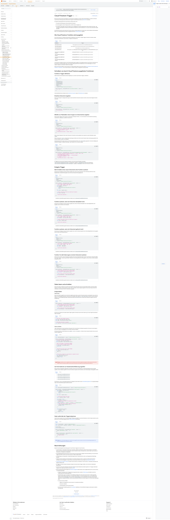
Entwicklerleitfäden (15, 503)
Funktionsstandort (78, 31)
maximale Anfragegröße (74, 469)
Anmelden (163, 263)
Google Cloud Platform (38, 514)
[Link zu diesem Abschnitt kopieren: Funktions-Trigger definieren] (71, 73)
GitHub (14, 509)
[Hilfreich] (96, 13)
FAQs (107, 510)
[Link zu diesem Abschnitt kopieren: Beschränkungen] (66, 445)
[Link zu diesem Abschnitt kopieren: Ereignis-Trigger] (66, 167)
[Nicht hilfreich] (97, 13)
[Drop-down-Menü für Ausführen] (18, 1)
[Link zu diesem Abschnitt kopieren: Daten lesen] (60, 293)
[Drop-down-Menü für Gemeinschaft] (40, 1)
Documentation (4, 3)
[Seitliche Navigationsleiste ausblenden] (11, 518)
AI (12, 5)
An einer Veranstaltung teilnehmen (64, 509)
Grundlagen (7, 5)
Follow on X (61, 506)
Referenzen (28, 5)
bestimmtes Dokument (71, 93)
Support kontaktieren (109, 503)
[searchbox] (6, 8)
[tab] (56, 41)
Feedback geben (94, 15)
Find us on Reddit (62, 505)
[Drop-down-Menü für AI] (14, 6)
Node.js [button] (56, 40)
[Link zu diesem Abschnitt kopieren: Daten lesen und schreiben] (72, 284)
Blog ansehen (61, 503)
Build (16, 5)
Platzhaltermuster (81, 93)
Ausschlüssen (73, 487)
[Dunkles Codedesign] (96, 79)
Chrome (28, 514)
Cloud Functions (12, 3)
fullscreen (168, 3)
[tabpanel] (76, 51)
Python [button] (60, 40)
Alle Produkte (45, 514)
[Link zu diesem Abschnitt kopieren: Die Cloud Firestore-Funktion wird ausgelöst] (84, 35)
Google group (108, 506)
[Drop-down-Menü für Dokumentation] (33, 1)
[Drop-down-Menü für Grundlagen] (10, 6)
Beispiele (32, 5)
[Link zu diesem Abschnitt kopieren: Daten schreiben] (62, 326)
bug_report (166, 3)
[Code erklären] (95, 79)
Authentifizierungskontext (87, 381)
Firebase (55, 13)
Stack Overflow (108, 505)
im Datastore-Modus (62, 461)
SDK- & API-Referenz (16, 505)
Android (24, 514)
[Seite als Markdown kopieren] (76, 16)
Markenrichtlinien (108, 509)
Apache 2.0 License (94, 495)
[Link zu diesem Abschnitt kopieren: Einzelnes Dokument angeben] (71, 96)
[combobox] (143, 1)
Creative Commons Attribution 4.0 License (77, 495)
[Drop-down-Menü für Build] (12, 1)
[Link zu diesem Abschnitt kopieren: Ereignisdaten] (63, 291)
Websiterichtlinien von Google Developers (69, 496)
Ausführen (21, 5)
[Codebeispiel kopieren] (97, 79)
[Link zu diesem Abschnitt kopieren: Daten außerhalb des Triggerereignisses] (77, 416)
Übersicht (2, 5)
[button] (5, 13)
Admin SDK (84, 19)
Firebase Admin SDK (72, 419)
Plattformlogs (85, 472)
